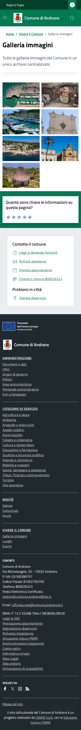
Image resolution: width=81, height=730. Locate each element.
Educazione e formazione (20, 449)
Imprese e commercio (17, 459)
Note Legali (10, 658)
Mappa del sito (12, 704)
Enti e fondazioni (14, 394)
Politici (7, 379)
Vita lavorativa (12, 485)
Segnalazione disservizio (19, 628)
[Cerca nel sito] (72, 17)
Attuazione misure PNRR (20, 638)
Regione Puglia (15, 5)
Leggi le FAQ (11, 618)
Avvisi (6, 515)
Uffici (6, 369)
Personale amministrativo (20, 389)
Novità (8, 499)
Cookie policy (11, 648)
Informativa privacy (16, 653)
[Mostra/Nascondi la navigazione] (4, 17)
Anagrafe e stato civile (18, 424)
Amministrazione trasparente (23, 643)
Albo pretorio (11, 663)
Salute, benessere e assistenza (24, 470)
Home (10, 33)
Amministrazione (17, 358)
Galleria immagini (14, 536)
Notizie (7, 505)
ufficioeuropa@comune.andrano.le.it (37, 604)
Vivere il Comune (31, 33)
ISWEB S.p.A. (44, 717)
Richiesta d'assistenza (17, 633)
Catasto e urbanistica (17, 439)
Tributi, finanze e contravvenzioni (26, 475)
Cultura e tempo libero (18, 444)
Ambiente (9, 419)
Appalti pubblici (13, 429)
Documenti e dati (14, 364)
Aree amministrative (17, 384)
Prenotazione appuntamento (22, 623)
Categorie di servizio (20, 408)
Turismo (8, 480)
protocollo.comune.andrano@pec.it (26, 596)
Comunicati (10, 510)
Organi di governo (15, 374)
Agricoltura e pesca (15, 414)
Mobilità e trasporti (15, 464)
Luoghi (7, 541)
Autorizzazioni (12, 434)
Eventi (7, 546)
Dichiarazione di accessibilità (22, 668)
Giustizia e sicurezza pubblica (23, 454)
